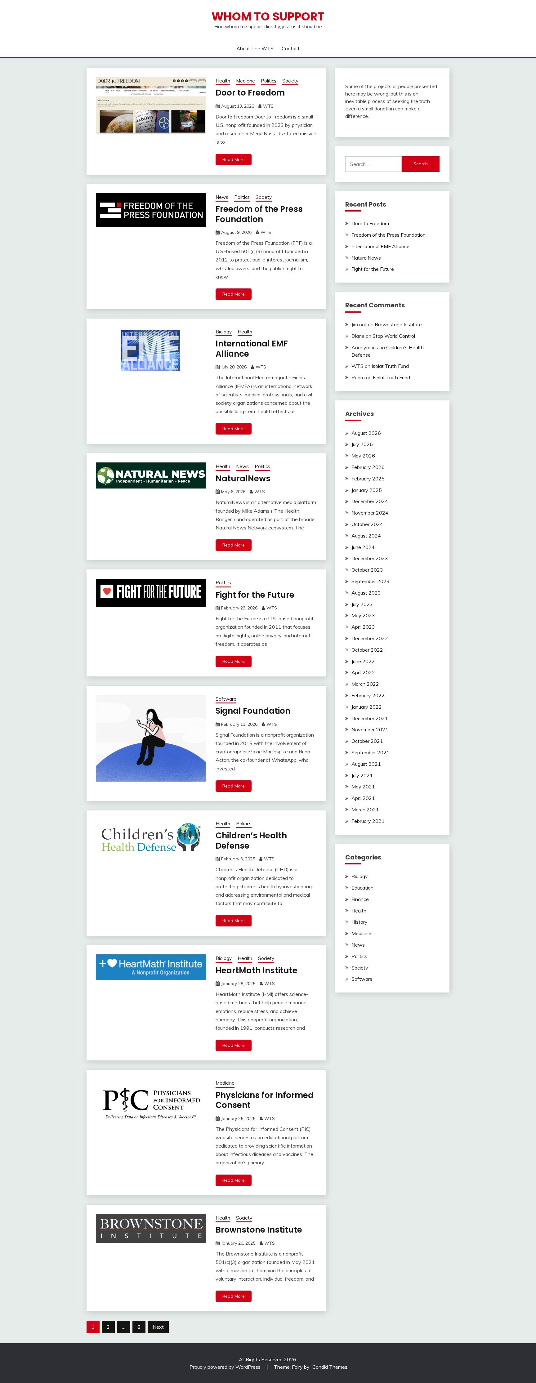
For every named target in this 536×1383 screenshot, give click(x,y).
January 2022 (366, 707)
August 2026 (366, 433)
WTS (268, 106)
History (359, 922)
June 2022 (363, 661)
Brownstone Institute (259, 1229)
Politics (268, 81)
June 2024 (363, 547)
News (222, 197)
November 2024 (369, 513)
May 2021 (363, 786)
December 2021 (369, 718)
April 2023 (363, 627)
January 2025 (366, 490)
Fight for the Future (255, 594)
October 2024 (367, 524)
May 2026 (363, 456)
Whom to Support (268, 16)
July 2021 (362, 775)
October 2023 (367, 570)
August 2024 (366, 536)
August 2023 (366, 593)
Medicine (245, 81)
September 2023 (370, 581)
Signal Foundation (253, 710)
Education (362, 888)
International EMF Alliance (252, 348)
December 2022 (369, 638)
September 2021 (370, 752)
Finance (360, 899)
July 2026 (362, 444)
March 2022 (365, 684)
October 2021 (367, 741)
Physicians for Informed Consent (265, 1100)
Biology (224, 332)
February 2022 (368, 695)
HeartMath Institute (256, 970)
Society (290, 81)
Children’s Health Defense (251, 840)
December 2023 (369, 558)
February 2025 (368, 478)
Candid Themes (329, 1367)
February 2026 (368, 467)
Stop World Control (394, 336)
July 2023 (362, 604)
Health (223, 81)
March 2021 (365, 809)
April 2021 (363, 798)
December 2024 (369, 501)
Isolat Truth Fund (390, 366)
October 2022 (367, 650)
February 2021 (368, 821)
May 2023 (363, 615)
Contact (291, 48)
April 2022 (363, 672)
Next (158, 1327)
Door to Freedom (250, 92)
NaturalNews (243, 478)
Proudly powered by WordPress (226, 1367)
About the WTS (255, 48)
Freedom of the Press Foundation (259, 214)
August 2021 (366, 764)
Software (226, 699)
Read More (233, 159)
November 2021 (369, 729)
